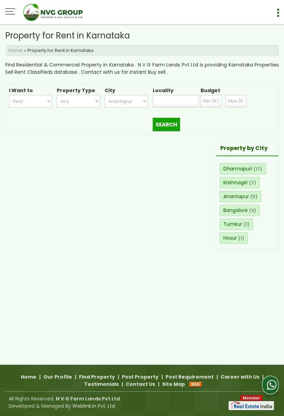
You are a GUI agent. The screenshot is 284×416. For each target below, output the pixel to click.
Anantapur (236, 196)
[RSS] (195, 384)
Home (16, 50)
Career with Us (240, 376)
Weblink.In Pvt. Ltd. (94, 405)
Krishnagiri (235, 182)
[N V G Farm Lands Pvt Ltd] (54, 12)
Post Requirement (190, 376)
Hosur (230, 237)
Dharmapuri (237, 168)
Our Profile (57, 376)
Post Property (140, 376)
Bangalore (235, 210)
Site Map (173, 384)
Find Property (97, 376)
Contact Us (140, 384)
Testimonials (101, 384)
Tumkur (232, 224)
